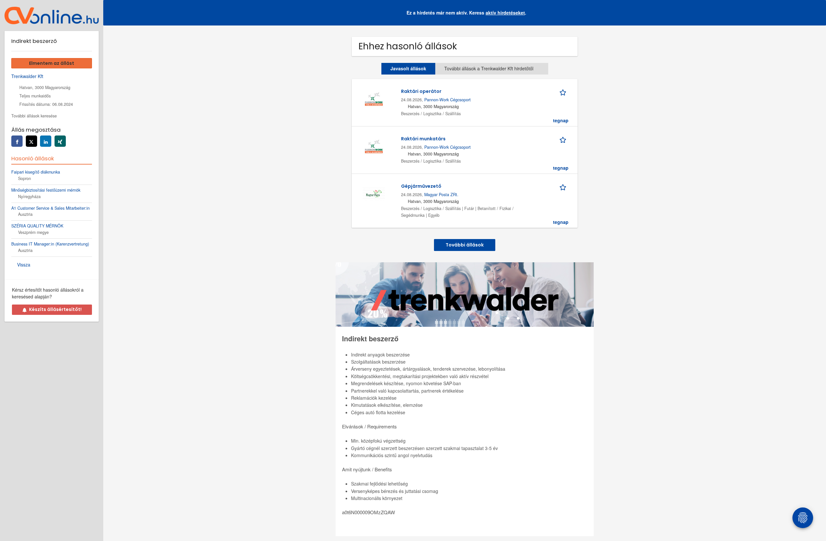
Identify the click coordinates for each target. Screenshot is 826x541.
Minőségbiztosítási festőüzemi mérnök (45, 190)
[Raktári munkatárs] (374, 145)
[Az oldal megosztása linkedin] (45, 141)
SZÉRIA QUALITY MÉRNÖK (37, 226)
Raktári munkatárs (423, 138)
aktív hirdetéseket (505, 12)
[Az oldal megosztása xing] (60, 141)
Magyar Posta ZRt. (441, 194)
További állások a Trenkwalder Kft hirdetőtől (488, 68)
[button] (816, 13)
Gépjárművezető (421, 186)
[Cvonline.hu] (52, 15)
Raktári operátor (421, 91)
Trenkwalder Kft (27, 76)
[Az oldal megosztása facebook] (17, 141)
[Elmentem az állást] (564, 91)
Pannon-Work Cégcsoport (447, 100)
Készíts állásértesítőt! (55, 309)
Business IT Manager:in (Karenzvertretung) (50, 244)
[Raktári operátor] (374, 98)
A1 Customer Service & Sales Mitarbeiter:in (50, 208)
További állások (465, 245)
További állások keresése (34, 116)
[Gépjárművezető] (374, 193)
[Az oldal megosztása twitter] (31, 141)
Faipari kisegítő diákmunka (35, 172)
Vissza (23, 264)
